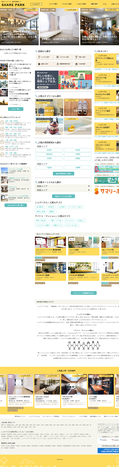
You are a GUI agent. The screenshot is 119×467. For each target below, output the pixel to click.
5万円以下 (51, 207)
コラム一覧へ (15, 109)
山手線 (3, 445)
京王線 (8, 445)
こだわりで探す (81, 4)
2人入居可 (62, 207)
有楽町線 (12, 448)
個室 (64, 438)
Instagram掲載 (72, 436)
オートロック (70, 220)
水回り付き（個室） (34, 434)
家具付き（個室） (84, 434)
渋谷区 (49, 150)
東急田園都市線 (67, 445)
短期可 (45, 436)
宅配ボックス (57, 225)
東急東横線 (48, 445)
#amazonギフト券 (40, 260)
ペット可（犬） (29, 436)
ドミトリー (70, 438)
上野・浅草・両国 (20, 425)
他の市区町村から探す (63, 174)
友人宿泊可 (39, 207)
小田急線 (6, 448)
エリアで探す (53, 4)
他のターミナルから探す (63, 196)
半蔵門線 (59, 445)
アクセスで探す (67, 4)
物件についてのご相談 (111, 416)
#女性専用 (38, 257)
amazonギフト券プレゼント (55, 438)
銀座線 (28, 445)
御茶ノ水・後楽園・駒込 (7, 425)
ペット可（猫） (38, 436)
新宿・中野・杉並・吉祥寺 (33, 425)
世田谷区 (49, 154)
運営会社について (20, 416)
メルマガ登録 (83, 416)
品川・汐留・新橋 (69, 425)
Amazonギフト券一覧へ (16, 205)
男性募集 (9, 436)
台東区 (49, 158)
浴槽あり (52, 211)
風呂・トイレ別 (56, 220)
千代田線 (41, 445)
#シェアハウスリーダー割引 (50, 257)
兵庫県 (77, 167)
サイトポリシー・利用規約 (51, 416)
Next (117, 386)
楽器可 (21, 436)
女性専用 (3, 434)
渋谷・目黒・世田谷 (58, 425)
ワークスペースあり (75, 207)
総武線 (54, 445)
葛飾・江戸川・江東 (30, 427)
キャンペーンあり (41, 438)
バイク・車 (69, 434)
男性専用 (9, 434)
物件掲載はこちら (95, 416)
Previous (1, 386)
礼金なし (81, 220)
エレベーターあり (71, 225)
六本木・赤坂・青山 (18, 427)
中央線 (17, 445)
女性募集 (3, 436)
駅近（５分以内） (45, 434)
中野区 (77, 154)
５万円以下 (76, 434)
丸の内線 (23, 445)
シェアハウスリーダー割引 (29, 438)
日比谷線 (83, 445)
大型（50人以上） (82, 436)
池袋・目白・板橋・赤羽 (82, 425)
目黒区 (77, 158)
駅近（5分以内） (41, 220)
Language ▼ (36, 4)
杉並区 (77, 150)
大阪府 (49, 167)
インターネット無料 (42, 225)
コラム (105, 4)
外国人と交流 (40, 211)
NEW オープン (64, 436)
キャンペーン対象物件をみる (84, 293)
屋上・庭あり (54, 434)
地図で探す (94, 4)
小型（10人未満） (15, 438)
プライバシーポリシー (69, 416)
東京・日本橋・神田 (46, 425)
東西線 (12, 445)
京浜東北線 (34, 445)
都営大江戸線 (76, 445)
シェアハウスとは (34, 416)
